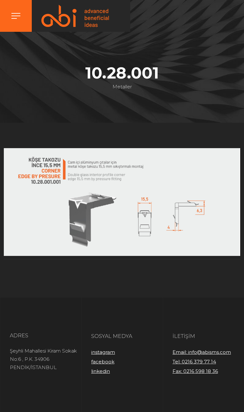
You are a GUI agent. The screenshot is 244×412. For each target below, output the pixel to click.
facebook (102, 362)
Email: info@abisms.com (202, 352)
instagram (103, 352)
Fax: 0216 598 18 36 (195, 371)
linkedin (100, 371)
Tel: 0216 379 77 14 (194, 362)
